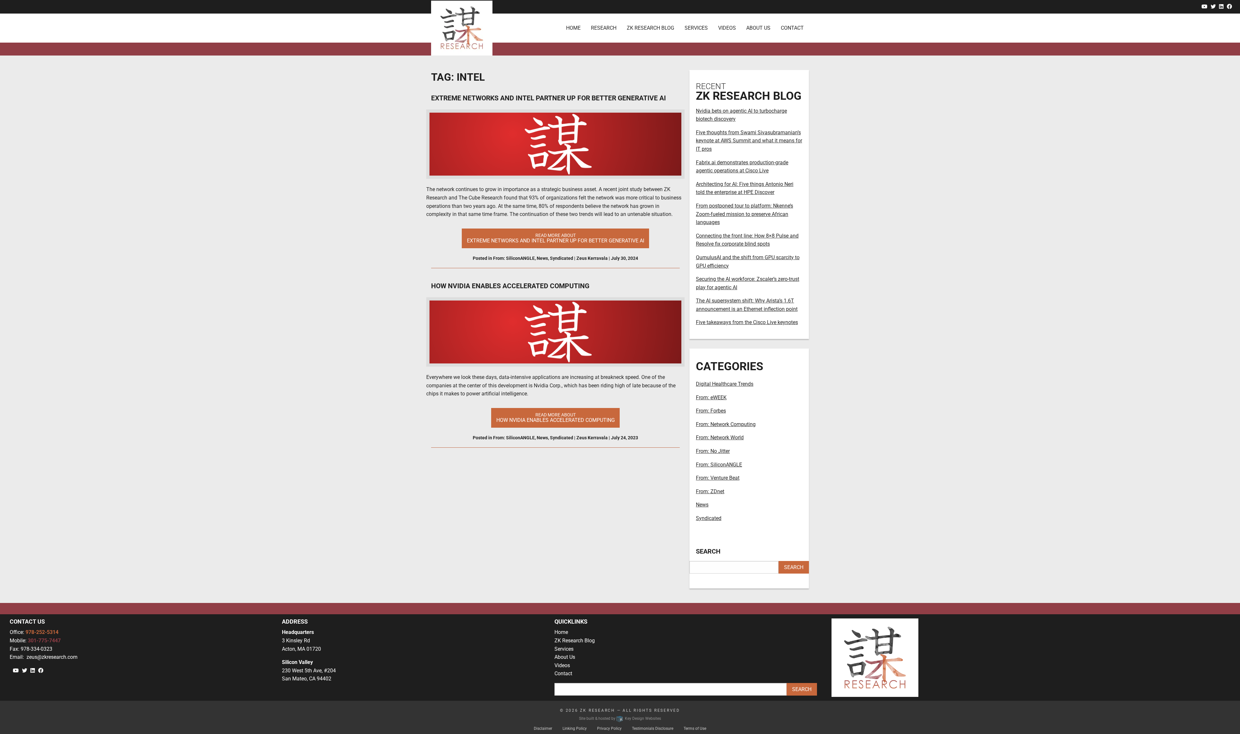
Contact (563, 673)
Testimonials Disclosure (652, 728)
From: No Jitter (713, 451)
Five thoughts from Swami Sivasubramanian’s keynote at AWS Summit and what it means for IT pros (749, 140)
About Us (564, 657)
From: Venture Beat (717, 478)
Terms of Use (695, 728)
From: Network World (720, 437)
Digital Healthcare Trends (724, 384)
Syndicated (561, 258)
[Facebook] (1229, 7)
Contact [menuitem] (792, 28)
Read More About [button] (555, 238)
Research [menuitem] (603, 28)
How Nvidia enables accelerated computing (510, 286)
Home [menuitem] (573, 28)
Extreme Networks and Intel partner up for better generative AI (548, 98)
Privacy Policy (609, 728)
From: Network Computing (726, 424)
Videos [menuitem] (727, 28)
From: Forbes (711, 411)
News (542, 258)
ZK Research (597, 710)
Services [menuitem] (696, 28)
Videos (562, 665)
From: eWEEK (711, 397)
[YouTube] (1204, 7)
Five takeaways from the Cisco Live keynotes (747, 322)
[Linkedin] (1221, 7)
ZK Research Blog (574, 640)
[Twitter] (1213, 7)
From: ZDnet (710, 491)
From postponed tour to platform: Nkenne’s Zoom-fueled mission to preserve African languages (744, 214)
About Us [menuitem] (758, 28)
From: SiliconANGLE (514, 258)
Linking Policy (575, 728)
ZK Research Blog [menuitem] (650, 28)
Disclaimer (543, 728)
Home (561, 632)
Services (564, 649)
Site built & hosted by (620, 718)
